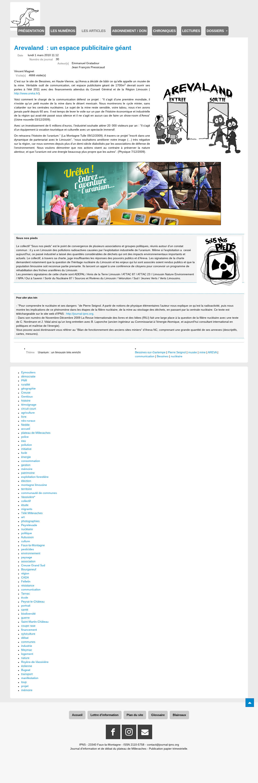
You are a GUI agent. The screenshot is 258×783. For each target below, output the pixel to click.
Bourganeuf (28, 569)
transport (27, 674)
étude (24, 505)
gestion (25, 465)
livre (23, 416)
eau (23, 440)
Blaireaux (179, 715)
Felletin (25, 581)
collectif (26, 501)
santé (24, 609)
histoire (25, 400)
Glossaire (158, 715)
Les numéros (63, 31)
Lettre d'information (105, 715)
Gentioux (27, 396)
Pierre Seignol (177, 352)
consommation (30, 461)
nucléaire (176, 356)
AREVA (212, 352)
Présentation (31, 31)
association (28, 561)
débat (24, 637)
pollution (26, 444)
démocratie (28, 376)
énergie (26, 456)
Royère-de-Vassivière (35, 661)
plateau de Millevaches (35, 432)
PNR (24, 380)
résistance (27, 585)
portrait (25, 605)
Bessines (162, 356)
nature (25, 657)
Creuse (25, 392)
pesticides (27, 549)
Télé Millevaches (32, 513)
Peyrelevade (29, 525)
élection (26, 480)
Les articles (94, 31)
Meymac (26, 649)
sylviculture (28, 633)
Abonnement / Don (129, 31)
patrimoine (28, 472)
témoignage (28, 404)
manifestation (29, 678)
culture (25, 541)
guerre (25, 617)
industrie (26, 645)
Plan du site (135, 715)
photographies (30, 521)
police (25, 436)
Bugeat (25, 670)
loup (24, 682)
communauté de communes (39, 493)
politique (26, 533)
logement (27, 653)
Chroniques (164, 31)
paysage (26, 557)
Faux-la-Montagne (33, 545)
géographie (28, 388)
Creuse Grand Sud (33, 565)
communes (28, 641)
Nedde (25, 424)
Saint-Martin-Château (35, 621)
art (23, 517)
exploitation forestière (35, 476)
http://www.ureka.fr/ (26, 93)
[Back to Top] (250, 702)
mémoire (26, 469)
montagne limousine (34, 484)
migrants (26, 509)
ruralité (25, 384)
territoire (26, 488)
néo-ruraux (28, 420)
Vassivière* (28, 497)
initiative (26, 448)
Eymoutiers (28, 372)
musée (192, 352)
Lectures (191, 31)
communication (144, 356)
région (25, 573)
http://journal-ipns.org (79, 313)
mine (202, 352)
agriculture (28, 412)
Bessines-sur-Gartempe (150, 352)
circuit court (28, 408)
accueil (25, 428)
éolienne (26, 666)
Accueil (77, 715)
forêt (24, 452)
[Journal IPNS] (25, 7)
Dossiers (216, 31)
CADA (25, 577)
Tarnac (25, 593)
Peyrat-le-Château (33, 601)
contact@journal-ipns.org (163, 744)
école (24, 597)
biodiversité (28, 613)
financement (29, 629)
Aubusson (27, 537)
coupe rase (28, 625)
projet (24, 686)
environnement (30, 553)
